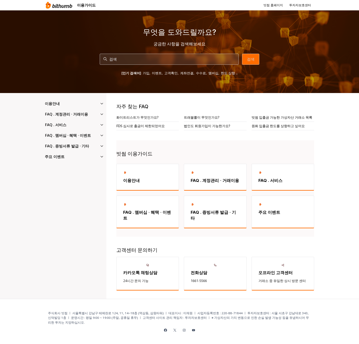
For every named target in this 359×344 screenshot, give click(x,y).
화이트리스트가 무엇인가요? (137, 117)
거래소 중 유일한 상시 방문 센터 (282, 280)
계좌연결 (186, 73)
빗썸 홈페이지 (273, 5)
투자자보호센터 (300, 5)
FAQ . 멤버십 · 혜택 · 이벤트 (147, 215)
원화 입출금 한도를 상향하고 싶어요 (278, 126)
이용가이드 (86, 4)
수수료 (201, 73)
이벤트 (157, 73)
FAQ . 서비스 (270, 180)
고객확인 (171, 73)
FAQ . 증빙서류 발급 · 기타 (213, 215)
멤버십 (213, 73)
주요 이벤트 (269, 212)
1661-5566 (199, 280)
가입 (146, 73)
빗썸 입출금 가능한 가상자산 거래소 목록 (282, 117)
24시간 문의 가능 (136, 280)
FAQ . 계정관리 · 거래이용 (215, 180)
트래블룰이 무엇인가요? (201, 117)
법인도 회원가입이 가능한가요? (207, 126)
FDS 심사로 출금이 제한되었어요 (140, 126)
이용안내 (131, 180)
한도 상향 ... (229, 73)
